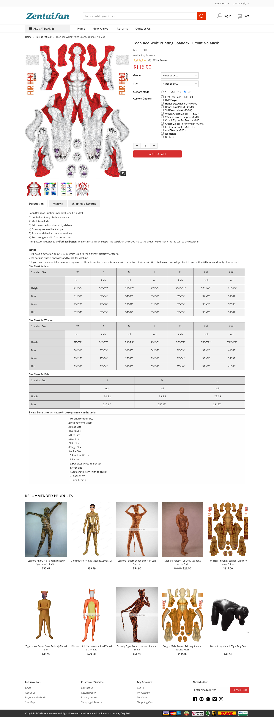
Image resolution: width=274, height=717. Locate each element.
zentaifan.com (51, 713)
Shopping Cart (145, 702)
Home (81, 28)
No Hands (170, 133)
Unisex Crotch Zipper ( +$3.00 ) (182, 113)
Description (36, 203)
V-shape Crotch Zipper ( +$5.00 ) (182, 116)
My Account (143, 692)
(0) (149, 60)
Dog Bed (125, 713)
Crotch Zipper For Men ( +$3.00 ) (182, 120)
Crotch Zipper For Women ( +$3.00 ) (184, 123)
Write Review (160, 60)
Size (135, 83)
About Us (30, 692)
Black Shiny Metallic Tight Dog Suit (228, 646)
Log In (227, 16)
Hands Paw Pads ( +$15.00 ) (180, 106)
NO (189, 92)
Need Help (220, 3)
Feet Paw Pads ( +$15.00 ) (179, 96)
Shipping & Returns (84, 203)
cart (246, 16)
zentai (83, 713)
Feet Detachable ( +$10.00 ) (180, 127)
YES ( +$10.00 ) (173, 92)
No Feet (169, 137)
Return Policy (88, 692)
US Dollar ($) (239, 3)
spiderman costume (109, 713)
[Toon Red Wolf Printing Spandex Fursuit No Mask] (33, 189)
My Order (142, 697)
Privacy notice (89, 697)
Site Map (30, 702)
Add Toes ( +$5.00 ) (175, 130)
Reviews (58, 203)
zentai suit (92, 713)
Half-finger (171, 100)
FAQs (28, 687)
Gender (137, 75)
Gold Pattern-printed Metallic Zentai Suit (91, 560)
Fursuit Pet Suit (43, 36)
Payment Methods (35, 697)
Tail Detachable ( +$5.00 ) (178, 110)
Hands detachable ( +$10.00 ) (181, 103)
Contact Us (87, 687)
